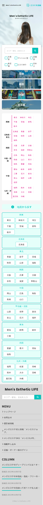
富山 (15, 178)
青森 (22, 131)
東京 (15, 117)
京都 (30, 145)
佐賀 (30, 187)
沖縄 (22, 196)
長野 (15, 182)
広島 (15, 155)
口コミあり (22, 64)
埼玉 (30, 117)
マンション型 (23, 58)
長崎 (15, 192)
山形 (30, 136)
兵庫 (22, 145)
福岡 (15, 187)
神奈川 (22, 117)
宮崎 (30, 192)
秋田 (22, 136)
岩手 (30, 131)
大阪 (15, 145)
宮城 (15, 136)
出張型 (9, 57)
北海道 (15, 131)
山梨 (30, 178)
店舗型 (35, 57)
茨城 (22, 122)
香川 (30, 159)
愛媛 (22, 164)
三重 (15, 173)
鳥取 (30, 155)
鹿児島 (15, 196)
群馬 (30, 122)
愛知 (15, 169)
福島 (15, 140)
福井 (22, 178)
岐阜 (22, 169)
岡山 (22, 155)
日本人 (35, 64)
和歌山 (29, 150)
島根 (15, 159)
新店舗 (9, 64)
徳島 (15, 164)
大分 (22, 192)
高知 (30, 164)
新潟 (30, 173)
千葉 (15, 122)
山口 (22, 159)
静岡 (30, 169)
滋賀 (22, 150)
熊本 (22, 187)
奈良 (15, 150)
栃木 (15, 126)
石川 (22, 173)
